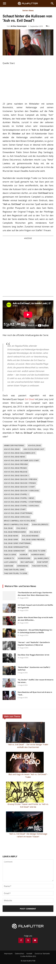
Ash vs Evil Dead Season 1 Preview (20, 479)
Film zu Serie (10, 554)
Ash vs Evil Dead (12, 449)
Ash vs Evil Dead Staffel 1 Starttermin (22, 502)
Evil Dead (8, 528)
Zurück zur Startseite (42, 953)
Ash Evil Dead (34, 445)
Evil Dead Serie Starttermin (17, 543)
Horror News (38, 554)
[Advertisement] (28, 268)
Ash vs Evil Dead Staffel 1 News (19, 498)
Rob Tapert (42, 562)
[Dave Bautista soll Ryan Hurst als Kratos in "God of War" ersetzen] (9, 695)
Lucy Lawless (10, 562)
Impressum (8, 953)
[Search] (52, 3)
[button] (4, 3)
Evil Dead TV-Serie (37, 551)
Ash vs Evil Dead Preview (16, 464)
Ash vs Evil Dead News (14, 457)
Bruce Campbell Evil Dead (16, 524)
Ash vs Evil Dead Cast (34, 449)
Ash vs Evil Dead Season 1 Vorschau (21, 490)
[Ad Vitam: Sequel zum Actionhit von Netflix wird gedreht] (9, 608)
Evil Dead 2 (22, 528)
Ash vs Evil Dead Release (15, 472)
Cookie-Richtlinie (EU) (28, 956)
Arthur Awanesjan (19, 26)
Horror (23, 554)
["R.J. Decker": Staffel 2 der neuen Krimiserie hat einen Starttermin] (9, 682)
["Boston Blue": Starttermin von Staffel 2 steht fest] (9, 670)
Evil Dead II (35, 532)
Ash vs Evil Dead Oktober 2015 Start (21, 460)
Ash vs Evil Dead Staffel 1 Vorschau (21, 505)
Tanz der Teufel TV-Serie (15, 573)
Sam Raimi (8, 566)
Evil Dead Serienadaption (16, 547)
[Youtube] (35, 940)
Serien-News (28, 11)
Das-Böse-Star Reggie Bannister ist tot (33, 655)
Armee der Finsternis (14, 445)
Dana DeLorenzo (40, 524)
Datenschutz (19, 953)
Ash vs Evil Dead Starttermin (18, 513)
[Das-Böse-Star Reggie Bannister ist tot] (9, 658)
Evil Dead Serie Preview (33, 539)
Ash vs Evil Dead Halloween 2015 (19, 453)
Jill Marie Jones (41, 558)
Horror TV (9, 558)
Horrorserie (24, 558)
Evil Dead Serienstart (14, 551)
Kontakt (29, 953)
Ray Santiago (27, 562)
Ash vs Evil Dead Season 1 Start (19, 487)
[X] (28, 940)
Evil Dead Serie (11, 539)
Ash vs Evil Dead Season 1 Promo (20, 483)
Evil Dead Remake (30, 536)
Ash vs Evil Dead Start (15, 509)
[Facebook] (21, 940)
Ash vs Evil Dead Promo (15, 468)
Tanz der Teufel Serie (14, 569)
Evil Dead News (11, 536)
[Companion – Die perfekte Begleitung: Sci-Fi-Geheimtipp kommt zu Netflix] (9, 633)
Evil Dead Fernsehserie (15, 532)
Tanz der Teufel (39, 566)
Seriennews (22, 566)
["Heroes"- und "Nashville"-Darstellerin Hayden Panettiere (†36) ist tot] (9, 645)
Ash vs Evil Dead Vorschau (17, 517)
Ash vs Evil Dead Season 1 (16, 475)
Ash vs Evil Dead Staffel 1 (16, 494)
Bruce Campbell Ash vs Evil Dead (19, 520)
